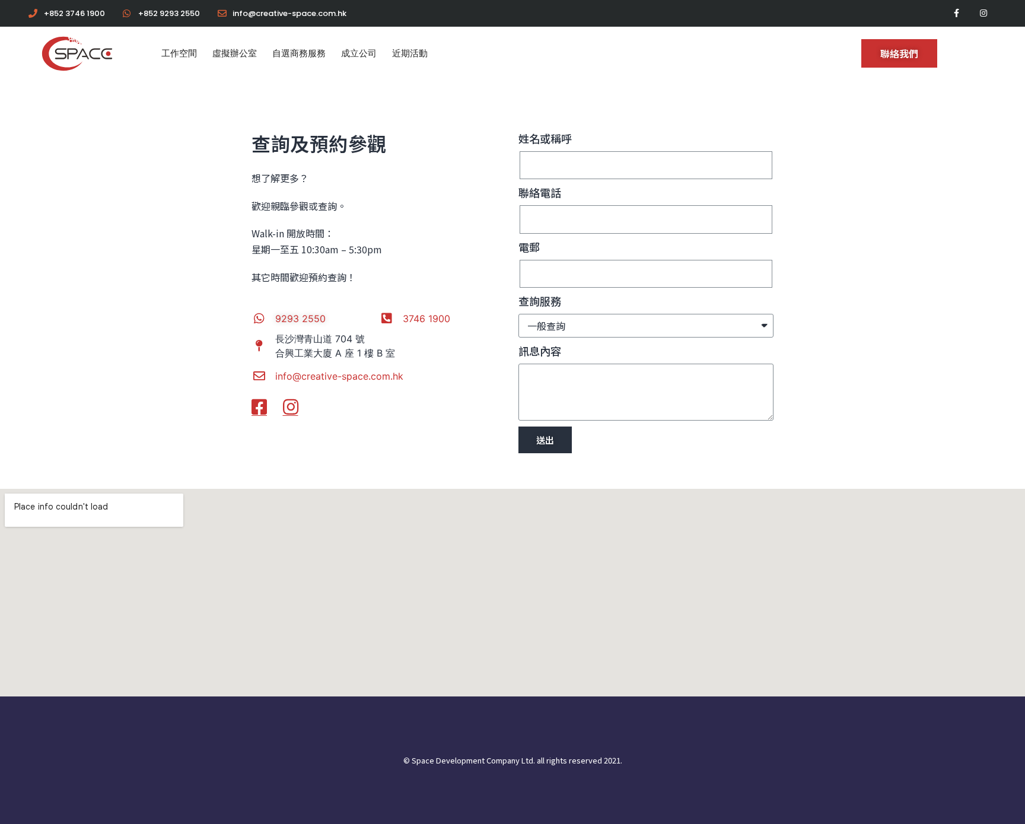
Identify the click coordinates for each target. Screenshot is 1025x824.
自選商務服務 (299, 53)
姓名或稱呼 (545, 138)
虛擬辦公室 (234, 53)
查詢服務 (539, 301)
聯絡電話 (539, 192)
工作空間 (179, 53)
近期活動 (410, 53)
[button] (899, 53)
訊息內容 (539, 350)
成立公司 (359, 53)
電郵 (529, 247)
